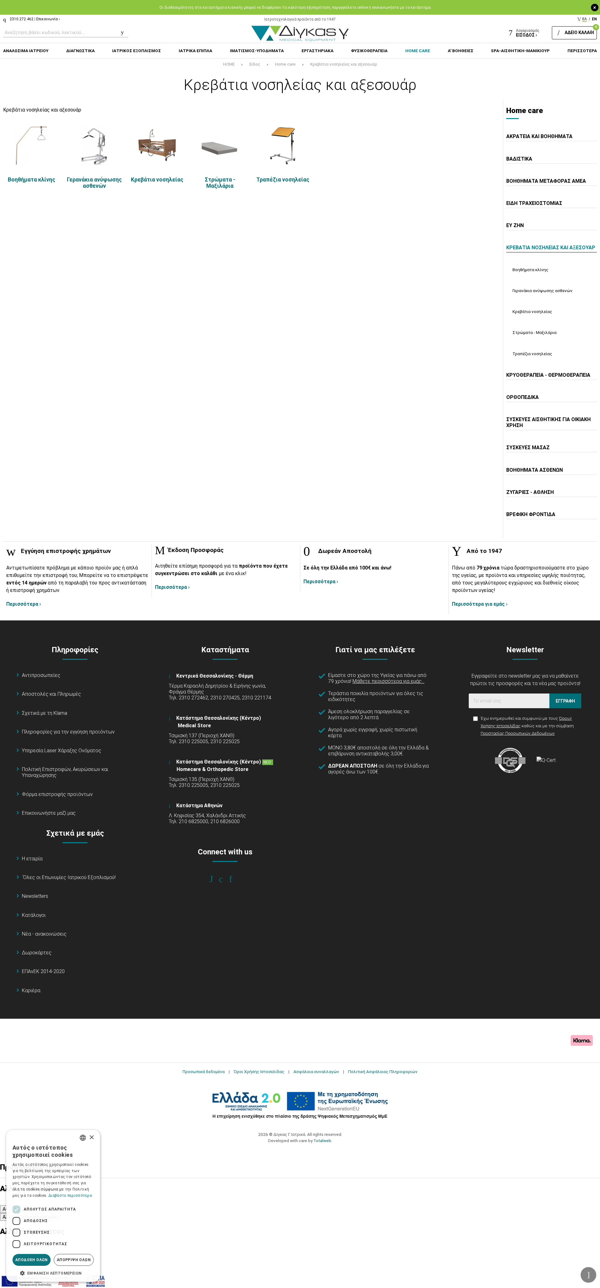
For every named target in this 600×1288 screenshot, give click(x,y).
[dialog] (53, 1206)
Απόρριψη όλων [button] (74, 1260)
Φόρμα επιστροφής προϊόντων (57, 794)
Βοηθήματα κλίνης (31, 180)
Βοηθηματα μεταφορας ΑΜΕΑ (546, 181)
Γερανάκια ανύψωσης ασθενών (94, 183)
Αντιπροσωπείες (41, 675)
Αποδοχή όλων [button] (31, 1260)
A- (5, 1209)
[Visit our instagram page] (225, 879)
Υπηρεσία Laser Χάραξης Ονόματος (61, 750)
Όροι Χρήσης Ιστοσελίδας (259, 1071)
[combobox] (83, 1138)
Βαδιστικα (519, 159)
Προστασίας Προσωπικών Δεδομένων (518, 733)
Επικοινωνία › (48, 19)
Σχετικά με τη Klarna (44, 713)
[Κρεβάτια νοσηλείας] (157, 145)
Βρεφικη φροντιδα (530, 514)
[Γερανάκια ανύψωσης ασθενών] (94, 145)
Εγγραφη (565, 701)
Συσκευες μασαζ (528, 447)
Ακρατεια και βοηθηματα (539, 136)
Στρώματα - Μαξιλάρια (220, 183)
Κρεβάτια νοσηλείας (157, 180)
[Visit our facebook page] (215, 879)
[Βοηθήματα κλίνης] (31, 145)
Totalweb (322, 1140)
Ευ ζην (515, 225)
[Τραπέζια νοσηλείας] (283, 145)
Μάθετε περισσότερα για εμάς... (388, 681)
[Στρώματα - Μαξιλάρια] (220, 145)
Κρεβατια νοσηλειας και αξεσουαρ (550, 248)
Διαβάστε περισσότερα (70, 1195)
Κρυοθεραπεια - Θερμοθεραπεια (548, 375)
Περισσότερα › (23, 604)
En (594, 19)
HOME (229, 64)
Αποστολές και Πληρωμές (51, 694)
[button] (53, 1273)
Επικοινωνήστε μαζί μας (49, 813)
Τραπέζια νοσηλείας (282, 180)
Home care (285, 64)
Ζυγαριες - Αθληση (530, 492)
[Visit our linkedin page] (235, 879)
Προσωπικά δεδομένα (203, 1071)
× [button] (91, 1137)
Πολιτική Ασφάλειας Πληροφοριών (383, 1071)
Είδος (254, 64)
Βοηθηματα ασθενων (534, 470)
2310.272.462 (21, 19)
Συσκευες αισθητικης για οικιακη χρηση (548, 422)
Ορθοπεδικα (522, 397)
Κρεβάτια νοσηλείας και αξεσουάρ (343, 64)
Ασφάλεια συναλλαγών (316, 1071)
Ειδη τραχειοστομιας (534, 203)
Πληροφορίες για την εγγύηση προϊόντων (68, 732)
